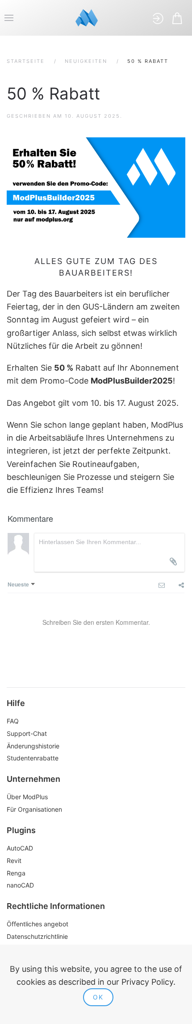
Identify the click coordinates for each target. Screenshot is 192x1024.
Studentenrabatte (32, 758)
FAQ (13, 721)
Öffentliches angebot (37, 924)
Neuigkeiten (86, 61)
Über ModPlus (27, 797)
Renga (16, 873)
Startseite (26, 61)
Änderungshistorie (33, 746)
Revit (14, 860)
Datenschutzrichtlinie (37, 936)
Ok (98, 997)
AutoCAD (20, 848)
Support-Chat (27, 733)
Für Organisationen (34, 809)
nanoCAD (20, 885)
